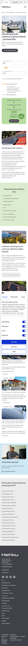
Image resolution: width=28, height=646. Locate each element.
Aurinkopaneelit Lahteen (8, 497)
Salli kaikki (14, 342)
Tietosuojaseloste (14, 636)
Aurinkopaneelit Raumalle (8, 540)
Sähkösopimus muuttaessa (8, 585)
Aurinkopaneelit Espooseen (8, 534)
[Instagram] (3, 578)
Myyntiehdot (13, 634)
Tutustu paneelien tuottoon (11, 275)
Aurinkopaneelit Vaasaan (8, 511)
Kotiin (6, 2)
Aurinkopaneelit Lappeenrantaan (10, 517)
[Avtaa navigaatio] (25, 7)
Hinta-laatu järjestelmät (11, 84)
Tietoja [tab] (23, 297)
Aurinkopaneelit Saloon (7, 520)
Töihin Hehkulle (5, 618)
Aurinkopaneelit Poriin (7, 508)
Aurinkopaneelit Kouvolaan (8, 528)
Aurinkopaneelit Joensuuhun (9, 525)
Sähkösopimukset (6, 583)
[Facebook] (10, 578)
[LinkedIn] (14, 578)
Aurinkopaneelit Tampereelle (9, 502)
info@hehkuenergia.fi (7, 566)
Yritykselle (15, 2)
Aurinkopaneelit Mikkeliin (8, 531)
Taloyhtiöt (4, 603)
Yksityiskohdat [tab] (14, 297)
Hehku (3, 615)
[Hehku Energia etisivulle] (6, 7)
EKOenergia (4, 588)
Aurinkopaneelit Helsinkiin (8, 514)
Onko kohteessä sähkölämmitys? (13, 79)
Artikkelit (4, 621)
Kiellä (14, 351)
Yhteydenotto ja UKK (7, 608)
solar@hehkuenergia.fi (9, 471)
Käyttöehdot (13, 638)
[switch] (24, 326)
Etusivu (3, 12)
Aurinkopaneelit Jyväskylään (9, 505)
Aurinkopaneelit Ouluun (8, 494)
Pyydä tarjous (14, 121)
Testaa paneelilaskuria (10, 50)
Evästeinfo (22, 636)
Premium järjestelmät (10, 94)
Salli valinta (14, 346)
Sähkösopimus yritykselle (8, 598)
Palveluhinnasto (6, 611)
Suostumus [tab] (5, 297)
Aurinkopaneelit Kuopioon (8, 500)
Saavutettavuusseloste (16, 640)
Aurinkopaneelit (10, 12)
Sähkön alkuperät (6, 623)
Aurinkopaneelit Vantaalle (8, 523)
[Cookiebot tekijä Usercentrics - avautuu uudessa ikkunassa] (20, 293)
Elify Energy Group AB (4, 640)
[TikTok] (6, 578)
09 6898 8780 (5, 570)
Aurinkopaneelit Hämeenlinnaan (10, 537)
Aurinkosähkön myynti (7, 593)
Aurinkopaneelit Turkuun (8, 491)
